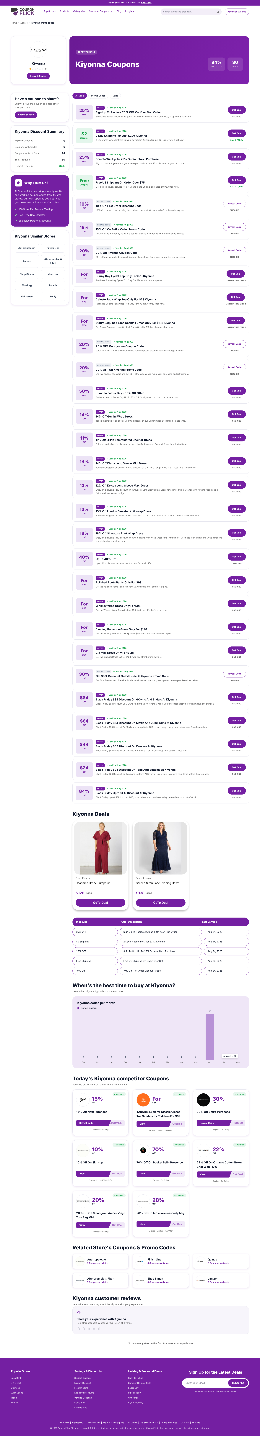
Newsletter (79, 1402)
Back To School (136, 1378)
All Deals (79, 95)
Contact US (77, 1423)
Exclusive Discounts (84, 1392)
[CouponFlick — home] (22, 12)
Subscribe (238, 1382)
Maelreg (27, 285)
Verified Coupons (83, 1397)
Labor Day (133, 1388)
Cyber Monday (135, 1402)
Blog (119, 11)
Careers (185, 1423)
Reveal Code (234, 203)
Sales (115, 95)
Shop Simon (27, 274)
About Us (64, 1423)
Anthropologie (26, 248)
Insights (129, 11)
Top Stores (50, 11)
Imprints (196, 1423)
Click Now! (146, 2)
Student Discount (82, 1378)
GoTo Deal (100, 902)
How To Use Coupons (113, 1423)
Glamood (15, 1388)
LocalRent (16, 1378)
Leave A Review (38, 76)
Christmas (133, 1397)
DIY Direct (16, 1383)
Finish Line (53, 248)
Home (14, 23)
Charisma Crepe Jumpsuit (93, 883)
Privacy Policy (93, 1423)
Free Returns (80, 1407)
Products (64, 11)
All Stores (132, 1423)
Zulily (53, 296)
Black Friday (134, 1392)
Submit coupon (26, 114)
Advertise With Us (236, 11)
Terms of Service (169, 1423)
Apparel (24, 23)
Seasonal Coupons (99, 11)
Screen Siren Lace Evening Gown (157, 883)
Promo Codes (98, 95)
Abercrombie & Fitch (53, 261)
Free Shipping (81, 1388)
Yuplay (14, 1402)
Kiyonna (38, 63)
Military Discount (82, 1383)
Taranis (53, 285)
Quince (26, 261)
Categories (79, 11)
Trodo (14, 1397)
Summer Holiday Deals (139, 1383)
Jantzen (53, 274)
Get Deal (236, 110)
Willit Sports (17, 1392)
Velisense (27, 296)
